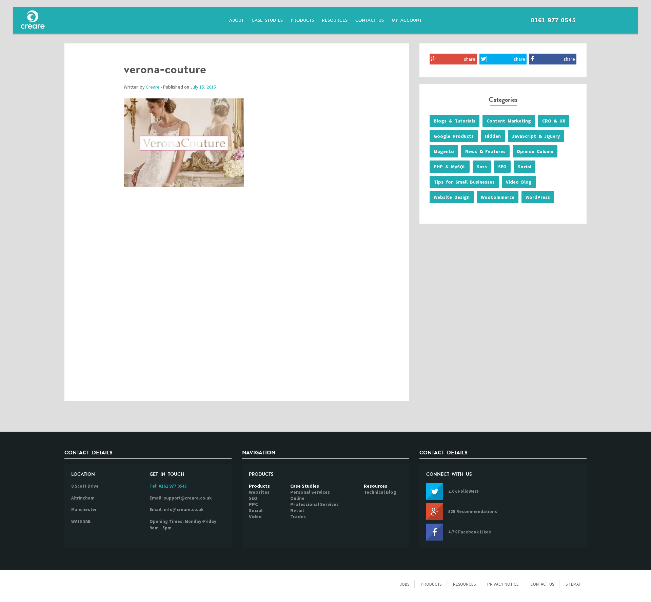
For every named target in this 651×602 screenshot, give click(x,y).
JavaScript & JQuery (536, 136)
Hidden (493, 136)
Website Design (452, 197)
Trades (298, 516)
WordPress (538, 197)
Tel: (168, 486)
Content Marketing (509, 121)
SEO (502, 167)
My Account (407, 20)
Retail (297, 510)
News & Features (485, 151)
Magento (444, 151)
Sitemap (573, 584)
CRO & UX (553, 121)
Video (255, 516)
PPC (253, 504)
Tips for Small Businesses (464, 182)
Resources (335, 20)
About (236, 20)
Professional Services (314, 504)
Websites (259, 492)
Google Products (454, 136)
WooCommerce (497, 197)
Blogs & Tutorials (454, 121)
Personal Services (310, 492)
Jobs (404, 584)
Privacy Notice (503, 584)
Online (297, 498)
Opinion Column (535, 151)
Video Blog (519, 182)
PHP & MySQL (450, 167)
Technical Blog (380, 492)
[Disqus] (236, 301)
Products (302, 20)
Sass (482, 167)
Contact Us (369, 20)
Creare (153, 87)
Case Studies (267, 20)
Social (524, 167)
